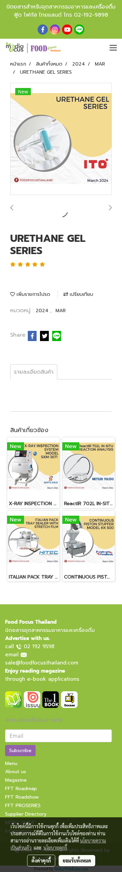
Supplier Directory (25, 814)
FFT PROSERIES (23, 805)
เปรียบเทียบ (80, 294)
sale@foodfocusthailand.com (41, 662)
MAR (61, 310)
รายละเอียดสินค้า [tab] (34, 372)
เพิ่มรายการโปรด (32, 294)
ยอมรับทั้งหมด (77, 860)
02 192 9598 (39, 646)
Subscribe (20, 750)
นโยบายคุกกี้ (55, 847)
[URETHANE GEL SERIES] (61, 139)
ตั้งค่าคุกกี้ (41, 860)
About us (15, 771)
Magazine (16, 780)
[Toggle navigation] (113, 48)
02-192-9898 (91, 15)
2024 (43, 310)
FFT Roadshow (22, 797)
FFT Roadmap (21, 788)
